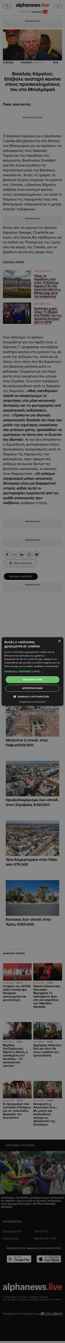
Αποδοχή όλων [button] (32, 679)
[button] (32, 671)
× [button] (59, 641)
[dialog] (32, 671)
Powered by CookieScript (32, 702)
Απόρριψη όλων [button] (32, 688)
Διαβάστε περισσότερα (47, 666)
